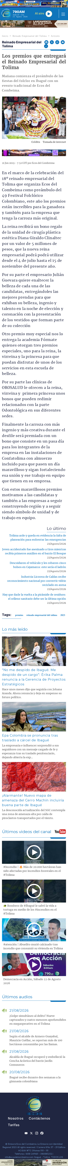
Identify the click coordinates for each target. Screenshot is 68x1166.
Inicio (5, 36)
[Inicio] (6, 14)
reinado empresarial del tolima (41, 615)
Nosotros (15, 1118)
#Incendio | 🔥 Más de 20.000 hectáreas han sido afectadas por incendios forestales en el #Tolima (32, 871)
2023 (62, 615)
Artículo (55, 36)
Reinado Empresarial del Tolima (30, 36)
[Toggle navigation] (62, 14)
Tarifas (14, 1125)
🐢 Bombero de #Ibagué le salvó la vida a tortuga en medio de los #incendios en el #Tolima (30, 909)
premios (19, 615)
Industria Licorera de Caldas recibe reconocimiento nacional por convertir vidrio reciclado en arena (36, 581)
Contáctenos (39, 1118)
